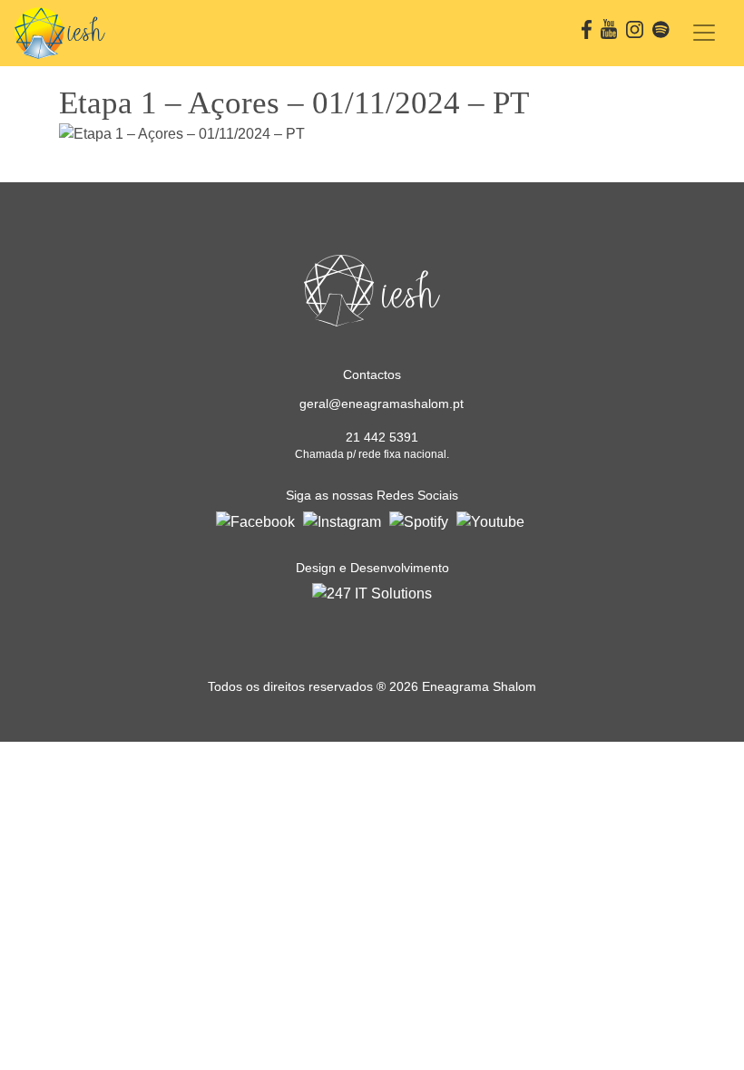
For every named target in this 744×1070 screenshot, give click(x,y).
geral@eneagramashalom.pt (381, 403)
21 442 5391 (382, 437)
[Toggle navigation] (704, 33)
